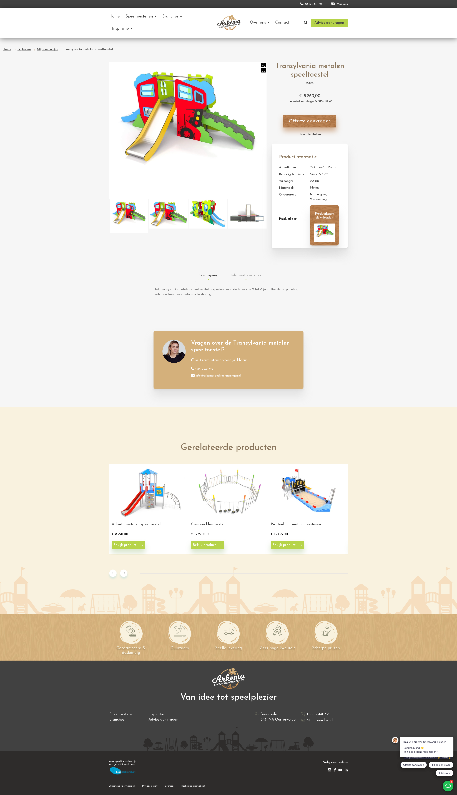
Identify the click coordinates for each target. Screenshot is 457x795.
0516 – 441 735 (204, 369)
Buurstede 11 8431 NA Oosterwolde (278, 717)
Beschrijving (208, 275)
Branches (116, 719)
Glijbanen (24, 49)
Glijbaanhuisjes (47, 49)
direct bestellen (310, 134)
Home (7, 49)
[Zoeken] (305, 23)
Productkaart (288, 219)
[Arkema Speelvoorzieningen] (230, 23)
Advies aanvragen (163, 719)
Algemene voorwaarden (122, 786)
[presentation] (113, 573)
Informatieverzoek (246, 275)
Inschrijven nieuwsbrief (193, 786)
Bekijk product (125, 545)
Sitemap (169, 786)
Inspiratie (156, 714)
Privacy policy (149, 786)
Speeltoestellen (121, 714)
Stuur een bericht (321, 720)
